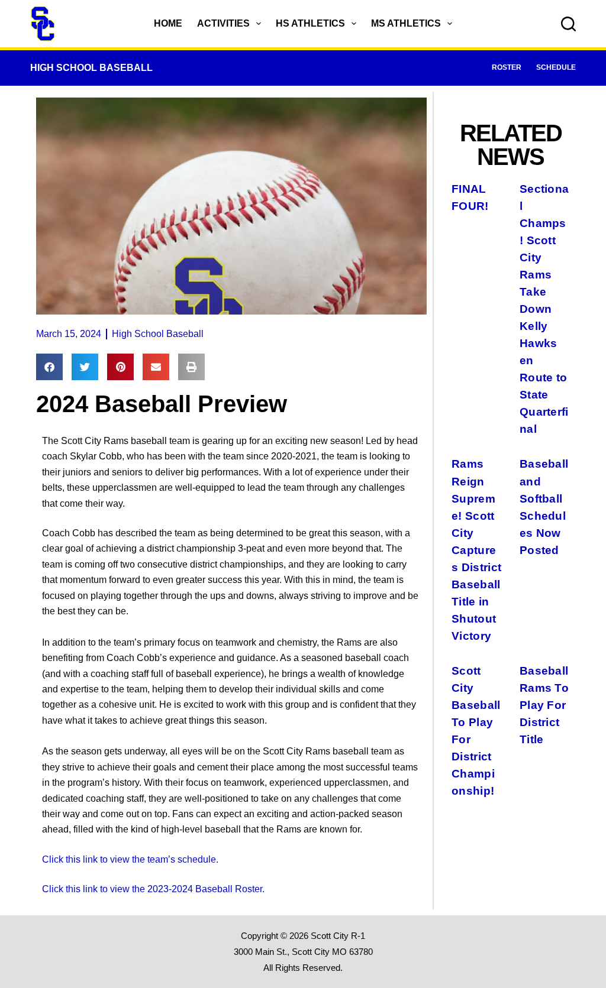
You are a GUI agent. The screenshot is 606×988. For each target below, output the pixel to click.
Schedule (556, 67)
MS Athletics (406, 23)
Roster (506, 67)
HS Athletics (310, 23)
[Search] (568, 24)
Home (168, 23)
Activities (223, 23)
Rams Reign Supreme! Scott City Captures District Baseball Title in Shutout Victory (476, 549)
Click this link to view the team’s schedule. (130, 859)
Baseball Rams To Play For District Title (544, 705)
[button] (49, 367)
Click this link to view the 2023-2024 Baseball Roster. (153, 889)
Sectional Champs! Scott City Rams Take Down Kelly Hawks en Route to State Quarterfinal (544, 308)
